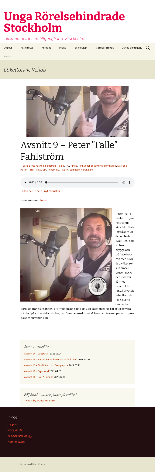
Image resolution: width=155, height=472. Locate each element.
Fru (67, 165)
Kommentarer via (20, 435)
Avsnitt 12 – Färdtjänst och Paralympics (46, 365)
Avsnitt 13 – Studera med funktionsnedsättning (50, 359)
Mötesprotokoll (104, 47)
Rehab (51, 169)
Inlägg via (15, 430)
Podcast (9, 56)
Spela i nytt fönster (47, 191)
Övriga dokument (132, 47)
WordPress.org (16, 441)
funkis (74, 165)
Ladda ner (26, 191)
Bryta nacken (36, 165)
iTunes (43, 200)
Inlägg (62, 47)
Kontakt (46, 47)
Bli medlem (80, 47)
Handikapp (110, 165)
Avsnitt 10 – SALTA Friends (38, 377)
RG (57, 169)
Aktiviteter (27, 47)
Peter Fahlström (37, 169)
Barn (25, 165)
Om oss (8, 47)
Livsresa (122, 165)
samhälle (75, 169)
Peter (23, 169)
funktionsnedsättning (91, 165)
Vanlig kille (87, 169)
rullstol (64, 169)
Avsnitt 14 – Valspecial (36, 353)
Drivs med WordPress (32, 464)
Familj (61, 165)
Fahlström (51, 165)
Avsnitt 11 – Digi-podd (36, 371)
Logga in (12, 424)
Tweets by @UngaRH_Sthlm (39, 400)
